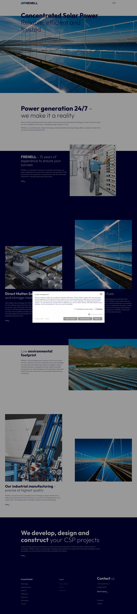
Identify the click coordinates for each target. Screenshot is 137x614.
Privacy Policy (39, 319)
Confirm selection (85, 318)
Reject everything (70, 318)
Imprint (47, 319)
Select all (97, 318)
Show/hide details (96, 314)
